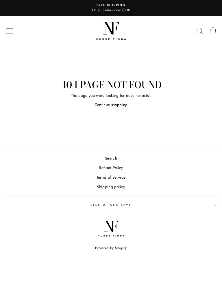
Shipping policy (111, 187)
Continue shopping (111, 105)
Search (111, 158)
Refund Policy (111, 168)
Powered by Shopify (111, 248)
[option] (111, 8)
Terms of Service (111, 177)
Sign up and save (111, 205)
